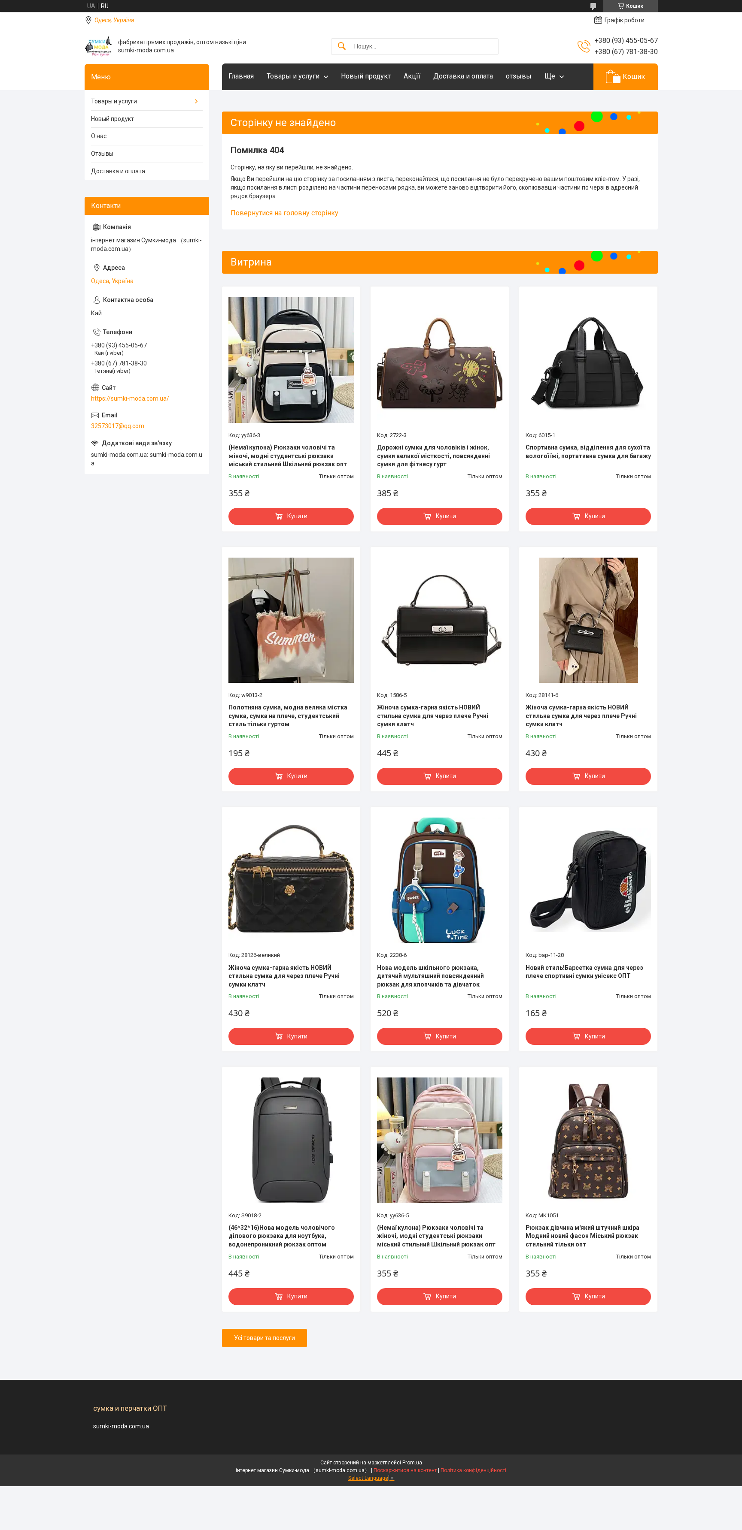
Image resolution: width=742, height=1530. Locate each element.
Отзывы (102, 153)
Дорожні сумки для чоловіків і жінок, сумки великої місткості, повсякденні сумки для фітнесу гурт (433, 456)
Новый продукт (366, 76)
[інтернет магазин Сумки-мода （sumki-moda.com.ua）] (98, 46)
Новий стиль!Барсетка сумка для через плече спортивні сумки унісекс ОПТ (584, 972)
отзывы (519, 76)
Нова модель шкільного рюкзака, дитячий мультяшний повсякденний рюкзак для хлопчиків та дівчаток (430, 976)
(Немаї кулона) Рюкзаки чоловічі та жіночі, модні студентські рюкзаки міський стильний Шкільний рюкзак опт (287, 456)
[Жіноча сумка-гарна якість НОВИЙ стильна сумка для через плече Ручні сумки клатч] (439, 620)
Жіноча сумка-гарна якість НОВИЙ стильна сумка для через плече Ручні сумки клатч (432, 715)
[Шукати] (342, 46)
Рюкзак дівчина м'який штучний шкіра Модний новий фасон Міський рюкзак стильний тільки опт (582, 1236)
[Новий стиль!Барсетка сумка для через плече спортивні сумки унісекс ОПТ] (588, 880)
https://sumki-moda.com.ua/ (130, 398)
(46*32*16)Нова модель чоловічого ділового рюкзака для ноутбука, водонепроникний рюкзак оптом (281, 1236)
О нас (98, 136)
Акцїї (412, 76)
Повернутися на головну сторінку (284, 213)
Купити (297, 516)
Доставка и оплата (463, 76)
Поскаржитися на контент (405, 1470)
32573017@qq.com (117, 425)
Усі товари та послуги (264, 1337)
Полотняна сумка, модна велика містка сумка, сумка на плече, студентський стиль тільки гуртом (287, 715)
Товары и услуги (293, 76)
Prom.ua (412, 1463)
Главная (241, 76)
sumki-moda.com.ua (121, 1426)
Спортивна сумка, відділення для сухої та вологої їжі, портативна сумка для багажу (588, 451)
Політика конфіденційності (473, 1470)
